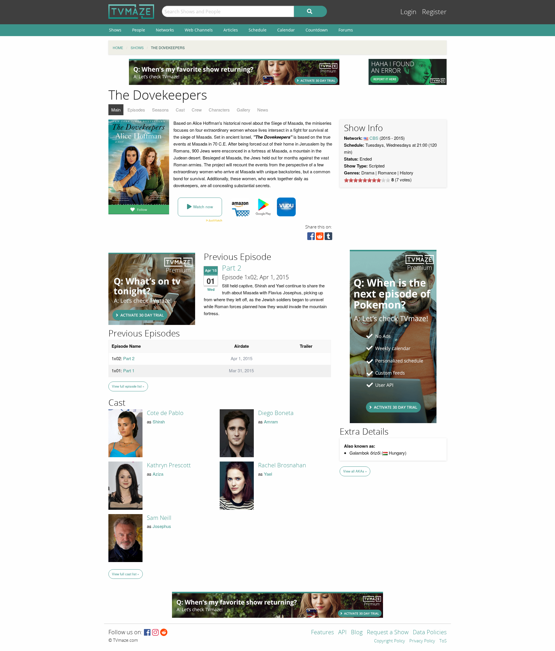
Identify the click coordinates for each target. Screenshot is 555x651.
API (342, 633)
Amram (271, 421)
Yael (268, 474)
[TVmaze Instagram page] (155, 633)
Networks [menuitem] (165, 30)
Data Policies (430, 633)
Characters (219, 110)
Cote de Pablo (165, 413)
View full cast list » (125, 574)
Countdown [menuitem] (317, 30)
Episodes (136, 110)
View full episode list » (128, 386)
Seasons (160, 110)
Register (434, 12)
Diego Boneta (276, 413)
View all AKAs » (355, 471)
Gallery (243, 110)
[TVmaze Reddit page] (164, 633)
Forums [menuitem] (345, 30)
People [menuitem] (138, 30)
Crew (197, 110)
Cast (180, 110)
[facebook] (311, 238)
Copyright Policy (389, 641)
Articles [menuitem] (230, 30)
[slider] (367, 180)
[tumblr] (328, 238)
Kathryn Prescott (169, 465)
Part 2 (231, 268)
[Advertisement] (234, 72)
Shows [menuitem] (115, 30)
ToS (443, 641)
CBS (373, 138)
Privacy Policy (422, 641)
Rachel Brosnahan (282, 465)
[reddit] (319, 238)
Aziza (158, 474)
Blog (356, 633)
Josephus (162, 526)
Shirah (159, 421)
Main (116, 110)
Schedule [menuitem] (258, 30)
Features (322, 633)
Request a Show (387, 633)
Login (408, 12)
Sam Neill (159, 517)
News (262, 110)
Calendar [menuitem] (286, 30)
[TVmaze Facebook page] (147, 633)
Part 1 (128, 370)
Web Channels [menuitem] (199, 30)
